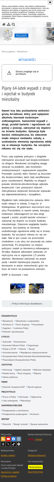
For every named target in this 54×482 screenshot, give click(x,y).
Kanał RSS (3, 439)
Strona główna (8, 51)
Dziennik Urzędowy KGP (14, 387)
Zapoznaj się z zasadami (10, 472)
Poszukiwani (37, 324)
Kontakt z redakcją (8, 455)
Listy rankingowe (10, 400)
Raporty (37, 373)
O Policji (5, 336)
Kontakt (5, 419)
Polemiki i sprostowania (13, 332)
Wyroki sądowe (34, 387)
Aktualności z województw (27, 321)
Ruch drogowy (22, 324)
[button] (49, 25)
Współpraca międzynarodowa (33, 352)
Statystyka (6, 364)
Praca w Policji (8, 391)
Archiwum (34, 414)
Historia (22, 349)
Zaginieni (7, 328)
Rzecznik (7, 424)
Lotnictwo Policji (21, 328)
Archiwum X (8, 324)
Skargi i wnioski (21, 424)
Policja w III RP (9, 349)
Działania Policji (9, 315)
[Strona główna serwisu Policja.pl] (3, 24)
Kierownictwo (20, 342)
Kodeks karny (9, 373)
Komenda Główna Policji (14, 345)
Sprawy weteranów (39, 424)
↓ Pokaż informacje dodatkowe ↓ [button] (27, 303)
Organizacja (33, 345)
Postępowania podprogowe (15, 414)
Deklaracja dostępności (37, 455)
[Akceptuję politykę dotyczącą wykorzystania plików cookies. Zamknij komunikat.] (50, 2)
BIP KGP (39, 439)
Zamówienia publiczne (11, 405)
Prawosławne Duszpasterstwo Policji (19, 360)
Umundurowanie (10, 352)
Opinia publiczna (10, 377)
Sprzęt (32, 349)
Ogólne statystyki (23, 370)
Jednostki (7, 342)
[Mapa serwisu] (8, 24)
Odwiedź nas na (8, 439)
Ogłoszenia (36, 397)
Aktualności (22, 51)
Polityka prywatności (9, 476)
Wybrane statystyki (42, 370)
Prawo (4, 381)
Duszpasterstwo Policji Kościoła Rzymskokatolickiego (27, 356)
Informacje (7, 370)
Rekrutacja (26, 400)
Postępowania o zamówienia (16, 410)
